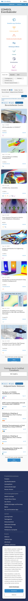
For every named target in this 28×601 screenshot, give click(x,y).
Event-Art (5, 75)
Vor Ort (20, 90)
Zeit (18, 75)
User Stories (7, 501)
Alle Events (7, 542)
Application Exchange (10, 524)
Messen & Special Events (11, 82)
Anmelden (11, 4)
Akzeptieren (14, 590)
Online (16, 90)
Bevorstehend (5, 92)
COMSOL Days (8, 539)
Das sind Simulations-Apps (11, 509)
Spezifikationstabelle (10, 481)
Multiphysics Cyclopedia (10, 529)
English (12, 102)
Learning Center (8, 516)
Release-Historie (8, 489)
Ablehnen (14, 594)
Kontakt (19, 4)
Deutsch (5, 102)
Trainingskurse (8, 519)
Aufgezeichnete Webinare (16, 92)
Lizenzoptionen (8, 484)
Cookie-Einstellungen (14, 587)
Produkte (6, 479)
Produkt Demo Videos (10, 499)
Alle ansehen (14, 360)
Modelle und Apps (9, 496)
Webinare (7, 536)
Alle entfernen (19, 102)
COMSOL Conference (10, 544)
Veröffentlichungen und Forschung (13, 504)
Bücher (6, 507)
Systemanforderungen (10, 487)
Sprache (12, 75)
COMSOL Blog (8, 527)
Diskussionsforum (9, 522)
